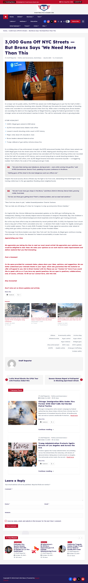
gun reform (78, 340)
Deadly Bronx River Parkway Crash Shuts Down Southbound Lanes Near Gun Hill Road (70, 321)
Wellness (23, 23)
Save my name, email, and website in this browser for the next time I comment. (34, 523)
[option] (17, 551)
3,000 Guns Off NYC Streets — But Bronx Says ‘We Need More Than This (32, 33)
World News (37, 60)
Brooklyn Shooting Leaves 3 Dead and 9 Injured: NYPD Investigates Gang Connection (17, 321)
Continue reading (45, 431)
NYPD (51, 350)
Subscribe (75, 23)
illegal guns (78, 343)
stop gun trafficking (75, 350)
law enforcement (53, 347)
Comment (8, 491)
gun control (66, 340)
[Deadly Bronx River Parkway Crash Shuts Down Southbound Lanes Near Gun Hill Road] (70, 312)
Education (34, 23)
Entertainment (14, 28)
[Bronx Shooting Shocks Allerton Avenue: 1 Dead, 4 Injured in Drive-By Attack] (43, 312)
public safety (61, 350)
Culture (12, 23)
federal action (54, 340)
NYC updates (77, 347)
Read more (74, 417)
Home (12, 19)
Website (7, 514)
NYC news (66, 347)
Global (19, 19)
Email (47, 506)
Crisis (35, 28)
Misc (44, 28)
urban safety (77, 353)
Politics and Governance (25, 60)
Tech (39, 19)
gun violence (66, 343)
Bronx (53, 337)
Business (29, 19)
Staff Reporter (11, 60)
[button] (79, 540)
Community (18, 544)
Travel (26, 28)
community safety (65, 337)
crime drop (78, 337)
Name (7, 506)
